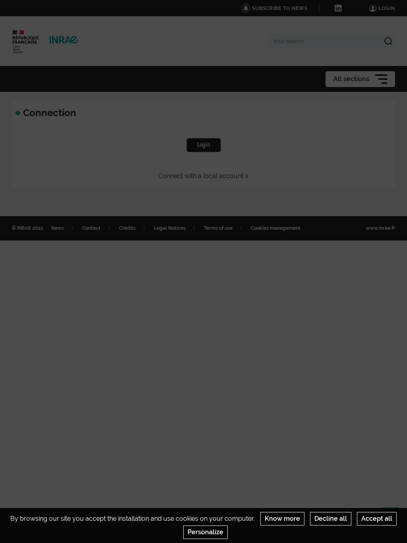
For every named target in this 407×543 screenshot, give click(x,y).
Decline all (330, 518)
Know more (282, 518)
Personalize (205, 532)
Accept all (376, 518)
